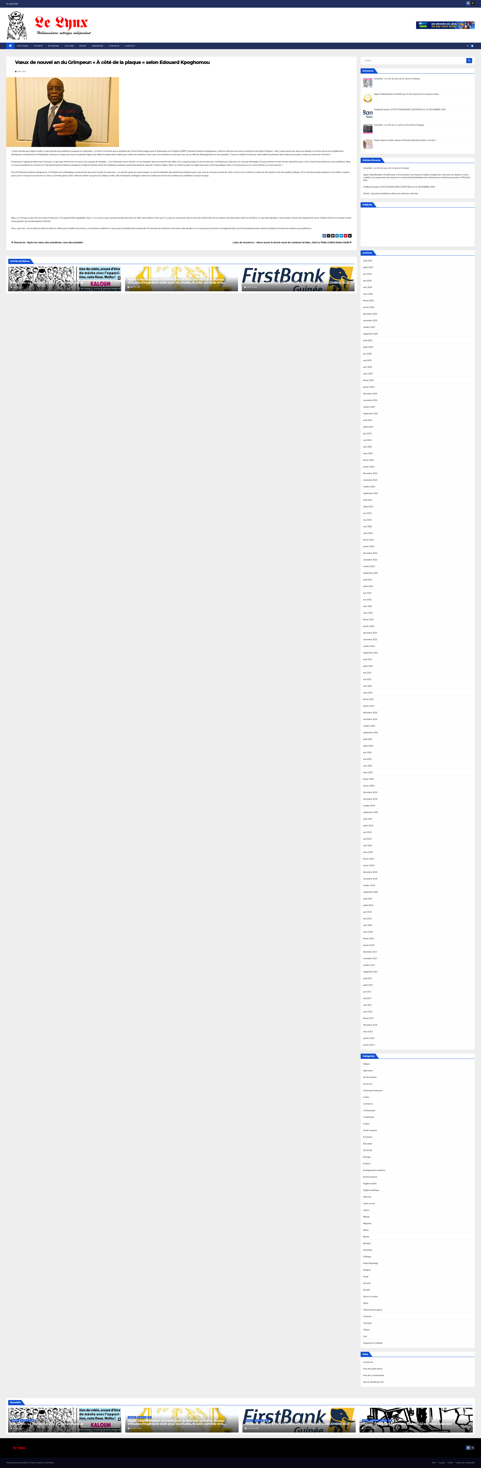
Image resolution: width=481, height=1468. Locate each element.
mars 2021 (368, 693)
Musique (367, 1243)
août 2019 (367, 819)
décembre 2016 (370, 1025)
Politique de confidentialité (465, 1463)
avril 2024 (367, 447)
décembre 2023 (370, 473)
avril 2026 (367, 287)
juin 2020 (367, 752)
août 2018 (367, 899)
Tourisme (367, 1316)
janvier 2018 (368, 945)
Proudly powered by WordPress (18, 1463)
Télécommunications (372, 1310)
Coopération (368, 1117)
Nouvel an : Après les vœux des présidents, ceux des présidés (48, 242)
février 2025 (368, 380)
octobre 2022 (369, 566)
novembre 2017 (370, 958)
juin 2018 (367, 912)
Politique (22, 46)
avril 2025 (367, 367)
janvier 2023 (368, 546)
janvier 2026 (368, 307)
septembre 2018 (370, 892)
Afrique (366, 1064)
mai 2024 (367, 440)
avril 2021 (367, 686)
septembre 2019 (370, 812)
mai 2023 (367, 520)
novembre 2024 (370, 400)
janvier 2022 (368, 626)
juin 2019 (367, 832)
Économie (53, 46)
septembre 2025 (370, 334)
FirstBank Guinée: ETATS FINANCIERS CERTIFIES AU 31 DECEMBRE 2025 (296, 282)
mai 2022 (367, 600)
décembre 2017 (370, 952)
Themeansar (49, 1463)
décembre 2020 (370, 713)
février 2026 (368, 301)
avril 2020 (367, 766)
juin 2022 (367, 593)
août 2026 (367, 261)
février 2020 (368, 779)
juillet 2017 (368, 985)
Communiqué (369, 1110)
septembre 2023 (370, 493)
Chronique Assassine (373, 1090)
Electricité (367, 1150)
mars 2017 (368, 1012)
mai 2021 (367, 679)
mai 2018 (367, 919)
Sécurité (367, 1283)
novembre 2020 (370, 719)
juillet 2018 (368, 905)
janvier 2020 (368, 786)
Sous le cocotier (370, 1296)
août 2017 (367, 978)
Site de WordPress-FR (373, 1382)
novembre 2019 (370, 799)
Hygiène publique (371, 1190)
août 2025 (367, 340)
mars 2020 (368, 772)
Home (434, 1463)
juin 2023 (367, 513)
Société (38, 46)
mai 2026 (367, 281)
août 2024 (367, 420)
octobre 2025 (369, 327)
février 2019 (368, 859)
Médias (366, 1217)
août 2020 (367, 739)
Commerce (368, 1104)
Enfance (367, 1164)
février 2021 (368, 699)
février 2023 (368, 540)
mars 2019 (368, 852)
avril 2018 (367, 925)
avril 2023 (367, 526)
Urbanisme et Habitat (372, 1343)
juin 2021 (367, 673)
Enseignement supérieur (374, 1170)
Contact (130, 46)
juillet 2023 (368, 507)
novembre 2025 (370, 320)
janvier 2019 (368, 865)
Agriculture (368, 1071)
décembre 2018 (370, 872)
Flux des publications (373, 1369)
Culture (69, 46)
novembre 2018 (370, 879)
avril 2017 (367, 1005)
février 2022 (368, 620)
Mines (366, 1230)
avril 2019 (367, 845)
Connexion (368, 1362)
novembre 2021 (370, 639)
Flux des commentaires (373, 1375)
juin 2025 (367, 354)
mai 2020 (367, 759)
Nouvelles (367, 1250)
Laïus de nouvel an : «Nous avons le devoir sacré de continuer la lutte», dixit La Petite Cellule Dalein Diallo (291, 242)
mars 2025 (368, 374)
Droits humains (370, 1130)
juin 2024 (367, 433)
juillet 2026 (368, 267)
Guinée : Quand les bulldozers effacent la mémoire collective (390, 193)
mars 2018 (368, 932)
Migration (367, 1223)
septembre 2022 (370, 573)
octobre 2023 (369, 487)
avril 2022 (367, 606)
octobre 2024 (369, 407)
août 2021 (367, 659)
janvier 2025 (368, 387)
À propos (114, 46)
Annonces (97, 46)
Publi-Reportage (370, 1263)
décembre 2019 (370, 792)
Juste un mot (369, 1203)
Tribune (366, 1330)
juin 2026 (367, 274)
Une (365, 1336)
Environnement (370, 1177)
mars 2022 (368, 613)
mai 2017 (367, 998)
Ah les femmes (370, 1077)
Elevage (367, 1157)
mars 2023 (368, 533)
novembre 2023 (370, 480)
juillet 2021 (368, 666)
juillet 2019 (368, 826)
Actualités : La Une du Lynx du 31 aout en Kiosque (47, 282)
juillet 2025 (368, 347)
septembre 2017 (370, 972)
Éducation (367, 1144)
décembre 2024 (370, 394)
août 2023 (367, 500)
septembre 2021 (370, 653)
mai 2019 (367, 839)
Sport (82, 46)
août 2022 (367, 580)
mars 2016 (368, 1032)
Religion (367, 1270)
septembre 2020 (370, 732)
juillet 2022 (368, 586)
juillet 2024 (368, 427)
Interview (367, 1197)
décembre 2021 (370, 633)
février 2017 (368, 1018)
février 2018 (368, 938)
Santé (366, 1277)
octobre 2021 (369, 646)
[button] (468, 46)
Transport (367, 1323)
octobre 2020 (369, 726)
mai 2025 (367, 360)
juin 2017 (367, 992)
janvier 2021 (368, 706)
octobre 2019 (369, 806)
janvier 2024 (368, 467)
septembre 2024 (370, 414)
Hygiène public (370, 1183)
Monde (366, 1237)
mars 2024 (368, 453)
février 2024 (368, 460)
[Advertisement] (181, 198)
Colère (366, 1097)
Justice (366, 1210)
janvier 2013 (368, 1045)
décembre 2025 (370, 314)
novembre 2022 (370, 560)
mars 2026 (368, 294)
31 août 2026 (19, 1428)
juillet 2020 (368, 746)
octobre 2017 (369, 965)
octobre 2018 (369, 885)
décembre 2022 (370, 553)
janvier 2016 (368, 1038)
